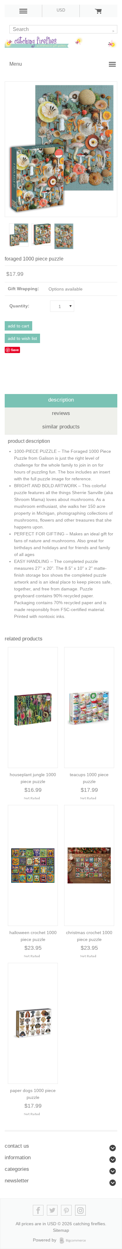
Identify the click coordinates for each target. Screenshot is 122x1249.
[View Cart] (98, 11)
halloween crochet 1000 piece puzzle (33, 936)
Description (61, 400)
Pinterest (66, 1210)
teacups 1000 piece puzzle (89, 778)
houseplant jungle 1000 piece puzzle (33, 778)
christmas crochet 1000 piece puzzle (89, 936)
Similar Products (61, 427)
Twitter (52, 1210)
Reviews (61, 413)
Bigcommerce (74, 1240)
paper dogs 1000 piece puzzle (33, 1094)
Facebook (38, 1210)
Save (15, 349)
